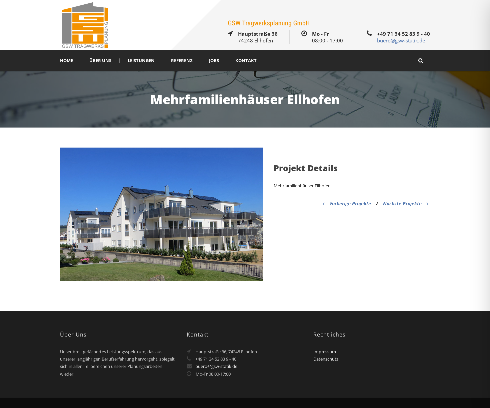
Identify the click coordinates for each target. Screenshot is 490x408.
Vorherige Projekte (350, 203)
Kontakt (246, 60)
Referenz (182, 60)
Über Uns (100, 60)
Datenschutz (325, 359)
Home (66, 60)
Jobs (214, 60)
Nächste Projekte (402, 203)
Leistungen (141, 60)
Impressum (324, 352)
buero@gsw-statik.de (401, 40)
